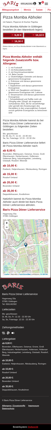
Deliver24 (33, 427)
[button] (45, 3)
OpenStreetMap (25, 274)
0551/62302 (27, 4)
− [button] (7, 227)
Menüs (27, 10)
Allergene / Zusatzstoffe (13, 406)
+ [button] (7, 223)
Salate (39, 10)
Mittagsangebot (10, 10)
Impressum (33, 406)
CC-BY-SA (44, 274)
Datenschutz (8, 408)
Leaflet (6, 274)
